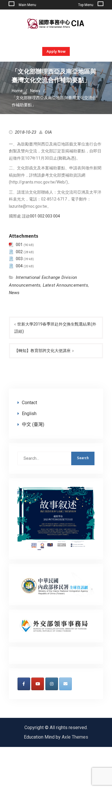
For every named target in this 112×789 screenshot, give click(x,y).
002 (41, 216)
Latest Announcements (65, 285)
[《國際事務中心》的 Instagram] (51, 684)
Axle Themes (75, 737)
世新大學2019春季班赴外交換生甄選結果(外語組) (55, 328)
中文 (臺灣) (33, 424)
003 (48, 216)
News (14, 292)
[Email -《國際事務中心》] (65, 684)
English (29, 413)
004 (56, 216)
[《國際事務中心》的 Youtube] (37, 684)
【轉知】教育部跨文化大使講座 (42, 350)
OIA (48, 132)
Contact (29, 402)
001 (33, 216)
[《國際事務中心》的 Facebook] (24, 684)
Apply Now (56, 51)
